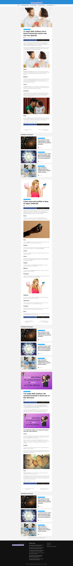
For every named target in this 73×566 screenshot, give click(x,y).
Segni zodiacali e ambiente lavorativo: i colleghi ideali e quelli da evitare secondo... (44, 170)
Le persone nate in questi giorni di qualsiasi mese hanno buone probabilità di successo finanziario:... (44, 156)
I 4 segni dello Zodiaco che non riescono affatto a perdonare (36, 537)
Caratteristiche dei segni (25, 5)
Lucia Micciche (26, 37)
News (19, 5)
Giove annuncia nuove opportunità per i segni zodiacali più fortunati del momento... (44, 142)
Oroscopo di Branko (50, 5)
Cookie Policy (49, 544)
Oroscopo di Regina (33, 5)
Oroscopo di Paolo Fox (41, 5)
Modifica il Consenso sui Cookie (51, 546)
